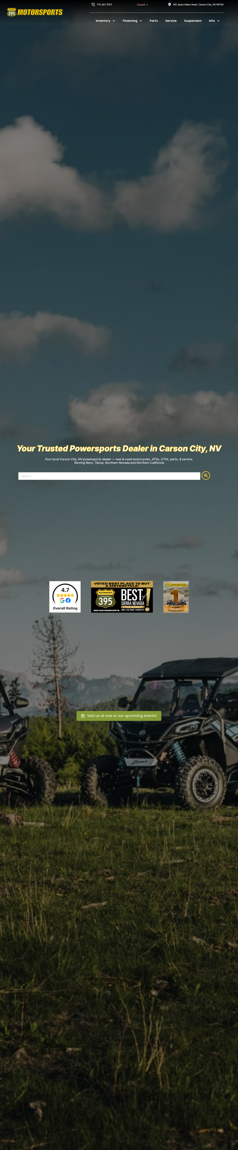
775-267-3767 (104, 4)
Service (171, 21)
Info (212, 21)
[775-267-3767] (93, 4)
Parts (154, 21)
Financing (130, 21)
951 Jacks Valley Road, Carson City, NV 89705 (198, 4)
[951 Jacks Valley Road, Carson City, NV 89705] (169, 4)
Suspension (193, 21)
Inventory (103, 21)
